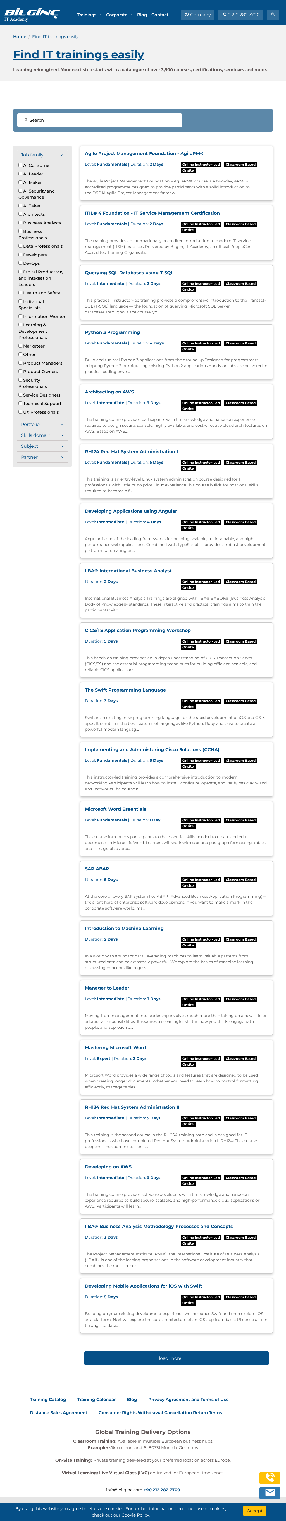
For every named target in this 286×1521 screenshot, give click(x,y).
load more (170, 1358)
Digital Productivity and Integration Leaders (40, 278)
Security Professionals (32, 383)
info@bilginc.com (124, 1489)
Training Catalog (48, 1399)
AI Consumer (36, 165)
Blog (142, 14)
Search (36, 120)
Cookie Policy (135, 1515)
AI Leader (32, 174)
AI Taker (31, 205)
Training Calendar (96, 1399)
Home (19, 36)
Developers (34, 254)
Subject (29, 446)
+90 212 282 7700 (162, 1489)
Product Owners (40, 371)
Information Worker (43, 316)
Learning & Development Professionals (32, 331)
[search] (273, 15)
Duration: (124, 164)
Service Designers (41, 395)
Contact (159, 14)
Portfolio (30, 424)
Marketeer (33, 346)
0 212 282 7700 (243, 14)
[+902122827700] (270, 1480)
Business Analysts (41, 223)
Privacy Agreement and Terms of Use (188, 1399)
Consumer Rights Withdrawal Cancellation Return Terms (160, 1412)
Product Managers (42, 363)
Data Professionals (42, 246)
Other (28, 354)
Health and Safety (41, 293)
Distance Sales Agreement (58, 1412)
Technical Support (41, 403)
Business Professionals (32, 234)
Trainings (87, 14)
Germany (200, 14)
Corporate (117, 14)
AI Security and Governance (36, 194)
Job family (32, 155)
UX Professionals (40, 412)
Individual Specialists (31, 305)
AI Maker (32, 182)
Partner (29, 457)
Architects (33, 214)
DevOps (31, 263)
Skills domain (36, 435)
